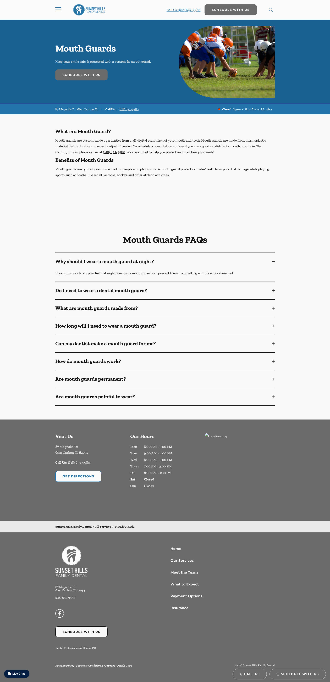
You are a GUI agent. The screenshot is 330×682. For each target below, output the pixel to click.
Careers (109, 665)
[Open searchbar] (271, 10)
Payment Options (186, 596)
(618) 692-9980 (129, 109)
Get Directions (78, 476)
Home (175, 549)
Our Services (182, 560)
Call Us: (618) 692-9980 (183, 10)
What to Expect (184, 584)
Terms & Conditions (89, 665)
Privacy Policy (64, 665)
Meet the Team (184, 572)
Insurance (179, 608)
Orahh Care (124, 665)
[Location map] (240, 470)
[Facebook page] (59, 613)
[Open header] (59, 10)
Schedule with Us (231, 10)
